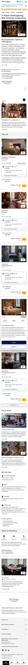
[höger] (26, 663)
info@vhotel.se (8, 78)
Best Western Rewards (8, 624)
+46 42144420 (9, 76)
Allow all (14, 342)
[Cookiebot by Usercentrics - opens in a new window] (21, 317)
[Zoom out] (25, 90)
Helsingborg (19, 12)
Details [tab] (14, 320)
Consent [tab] (5, 320)
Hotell (7, 12)
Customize (13, 346)
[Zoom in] (25, 88)
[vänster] (1, 663)
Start (3, 12)
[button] (10, 175)
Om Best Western (6, 634)
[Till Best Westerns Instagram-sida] (5, 650)
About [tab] (23, 320)
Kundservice (5, 619)
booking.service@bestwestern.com (10, 646)
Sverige (13, 12)
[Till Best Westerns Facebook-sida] (3, 650)
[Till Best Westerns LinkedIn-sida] (8, 650)
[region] (14, 94)
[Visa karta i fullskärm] (24, 99)
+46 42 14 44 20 (9, 553)
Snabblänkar (5, 629)
